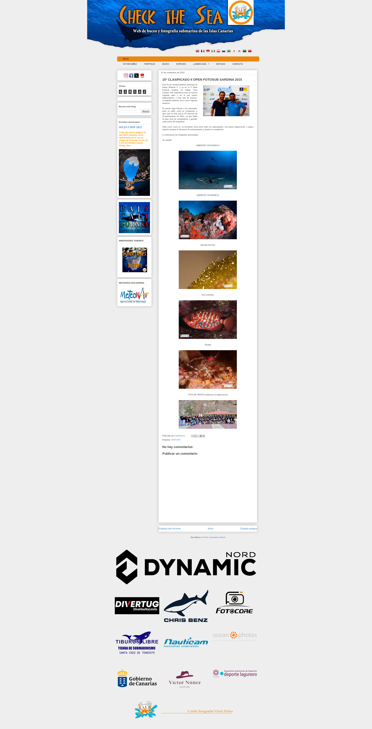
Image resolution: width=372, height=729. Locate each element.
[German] (208, 51)
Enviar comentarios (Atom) (214, 537)
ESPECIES (181, 64)
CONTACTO (238, 64)
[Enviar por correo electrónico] (192, 435)
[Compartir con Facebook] (201, 435)
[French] (203, 51)
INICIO (126, 59)
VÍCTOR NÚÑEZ (130, 64)
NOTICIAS (220, 64)
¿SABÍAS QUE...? (201, 64)
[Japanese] (234, 51)
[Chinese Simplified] (250, 51)
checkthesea (180, 436)
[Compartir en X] (198, 435)
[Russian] (224, 51)
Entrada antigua (248, 528)
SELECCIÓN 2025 (130, 127)
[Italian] (213, 51)
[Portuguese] (229, 51)
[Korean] (240, 51)
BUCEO (165, 64)
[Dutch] (219, 51)
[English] (198, 51)
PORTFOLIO (149, 64)
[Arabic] (245, 51)
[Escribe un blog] (195, 435)
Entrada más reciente (170, 528)
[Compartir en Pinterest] (203, 435)
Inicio (210, 528)
